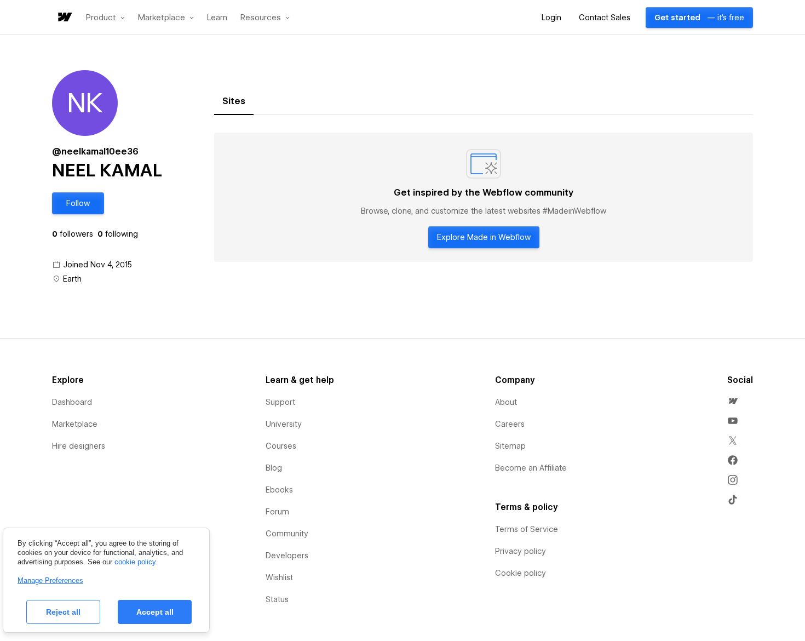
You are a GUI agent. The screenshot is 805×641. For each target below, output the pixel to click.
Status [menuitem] (277, 599)
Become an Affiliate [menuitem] (531, 467)
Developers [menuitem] (287, 555)
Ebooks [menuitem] (279, 489)
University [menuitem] (284, 424)
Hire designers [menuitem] (78, 446)
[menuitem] (732, 401)
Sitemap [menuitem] (510, 446)
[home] (64, 17)
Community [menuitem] (287, 533)
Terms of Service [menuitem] (526, 529)
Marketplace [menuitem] (74, 424)
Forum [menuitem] (277, 511)
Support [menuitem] (280, 402)
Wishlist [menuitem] (279, 577)
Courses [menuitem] (281, 446)
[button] (105, 17)
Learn (217, 17)
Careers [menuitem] (510, 424)
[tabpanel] (483, 197)
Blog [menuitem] (274, 467)
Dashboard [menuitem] (72, 402)
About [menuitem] (506, 402)
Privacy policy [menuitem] (520, 551)
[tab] (234, 101)
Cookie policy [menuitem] (520, 573)
